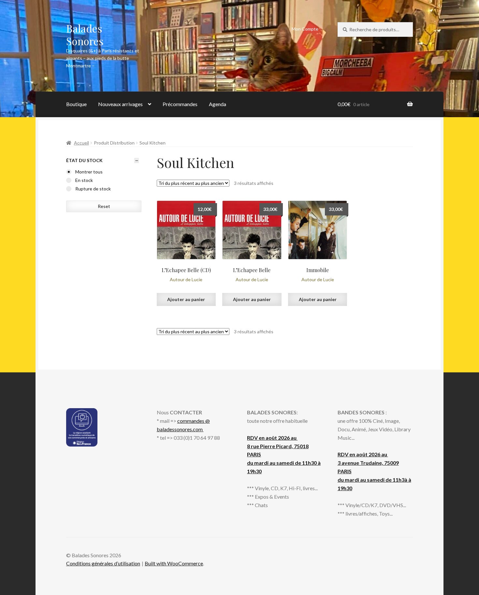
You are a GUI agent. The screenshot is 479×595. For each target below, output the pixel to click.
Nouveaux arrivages (120, 104)
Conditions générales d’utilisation (103, 563)
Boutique (76, 104)
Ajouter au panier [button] (186, 299)
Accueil (81, 142)
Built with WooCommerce (174, 563)
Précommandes (180, 104)
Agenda (217, 104)
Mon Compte (305, 29)
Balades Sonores (85, 34)
